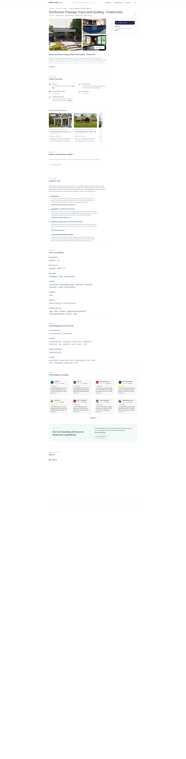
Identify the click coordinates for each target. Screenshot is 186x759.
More (98, 87)
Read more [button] (53, 393)
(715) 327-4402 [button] (56, 164)
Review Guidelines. (100, 432)
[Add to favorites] (135, 14)
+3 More (69, 100)
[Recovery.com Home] (55, 2)
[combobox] (84, 2)
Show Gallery (99, 47)
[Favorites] (135, 2)
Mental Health (58, 8)
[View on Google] (52, 382)
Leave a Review (101, 436)
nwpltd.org (117, 26)
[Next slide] (102, 128)
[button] (125, 23)
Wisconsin (65, 8)
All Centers (51, 8)
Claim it (117, 30)
